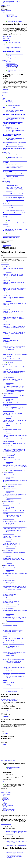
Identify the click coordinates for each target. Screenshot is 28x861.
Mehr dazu (5, 781)
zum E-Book (6, 89)
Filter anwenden (4, 262)
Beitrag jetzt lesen (7, 36)
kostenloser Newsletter (5, 5)
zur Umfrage (3, 728)
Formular (14, 260)
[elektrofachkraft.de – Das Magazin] (14, 21)
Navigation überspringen (6, 10)
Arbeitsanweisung (7, 259)
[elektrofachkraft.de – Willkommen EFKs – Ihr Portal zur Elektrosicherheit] (14, 2)
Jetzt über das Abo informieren (7, 710)
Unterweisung (21, 260)
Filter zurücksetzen (5, 264)
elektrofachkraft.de (7, 245)
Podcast (2, 746)
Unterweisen (6, 246)
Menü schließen (4, 9)
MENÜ (2, 7)
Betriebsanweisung (6, 260)
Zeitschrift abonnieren (8, 38)
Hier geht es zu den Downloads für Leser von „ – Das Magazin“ (10, 700)
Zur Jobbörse (3, 744)
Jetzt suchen (3, 242)
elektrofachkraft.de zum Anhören (8, 760)
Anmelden (3, 6)
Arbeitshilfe (15, 259)
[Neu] (15, 71)
